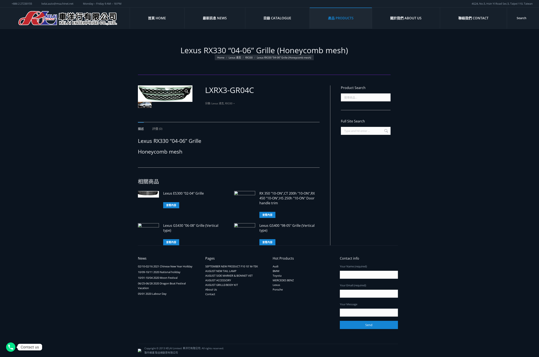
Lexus (276, 285)
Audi (275, 266)
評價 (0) (157, 129)
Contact (210, 294)
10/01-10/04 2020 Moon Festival (157, 278)
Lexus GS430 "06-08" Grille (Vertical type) (190, 228)
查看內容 (171, 205)
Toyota (277, 275)
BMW (276, 271)
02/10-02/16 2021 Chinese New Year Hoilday (165, 266)
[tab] (141, 126)
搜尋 (386, 97)
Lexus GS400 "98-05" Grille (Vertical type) (287, 228)
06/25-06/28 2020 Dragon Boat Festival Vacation (162, 285)
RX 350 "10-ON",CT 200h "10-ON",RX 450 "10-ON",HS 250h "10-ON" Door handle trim (287, 198)
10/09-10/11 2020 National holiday (159, 272)
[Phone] (10, 347)
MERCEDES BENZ (283, 280)
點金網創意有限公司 (166, 352)
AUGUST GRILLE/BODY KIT (221, 285)
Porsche (278, 289)
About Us (211, 289)
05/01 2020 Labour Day (152, 294)
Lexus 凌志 (217, 103)
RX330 (228, 103)
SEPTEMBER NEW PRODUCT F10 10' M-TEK (231, 266)
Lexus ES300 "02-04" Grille (183, 193)
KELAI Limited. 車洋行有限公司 (183, 348)
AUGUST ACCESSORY (218, 280)
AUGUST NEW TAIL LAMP (220, 271)
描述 (141, 129)
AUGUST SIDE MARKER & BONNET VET (229, 275)
